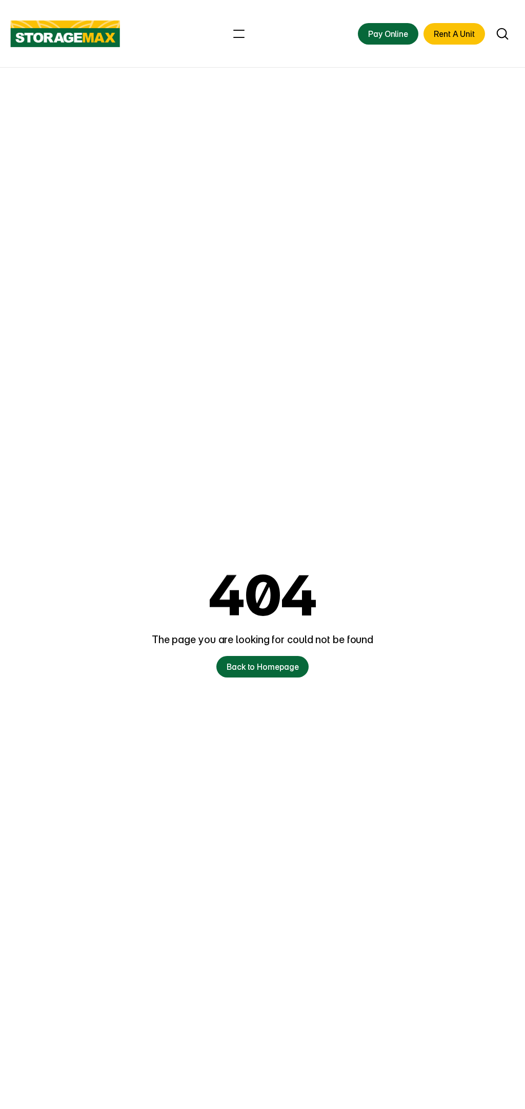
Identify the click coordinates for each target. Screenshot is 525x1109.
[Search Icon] (502, 34)
